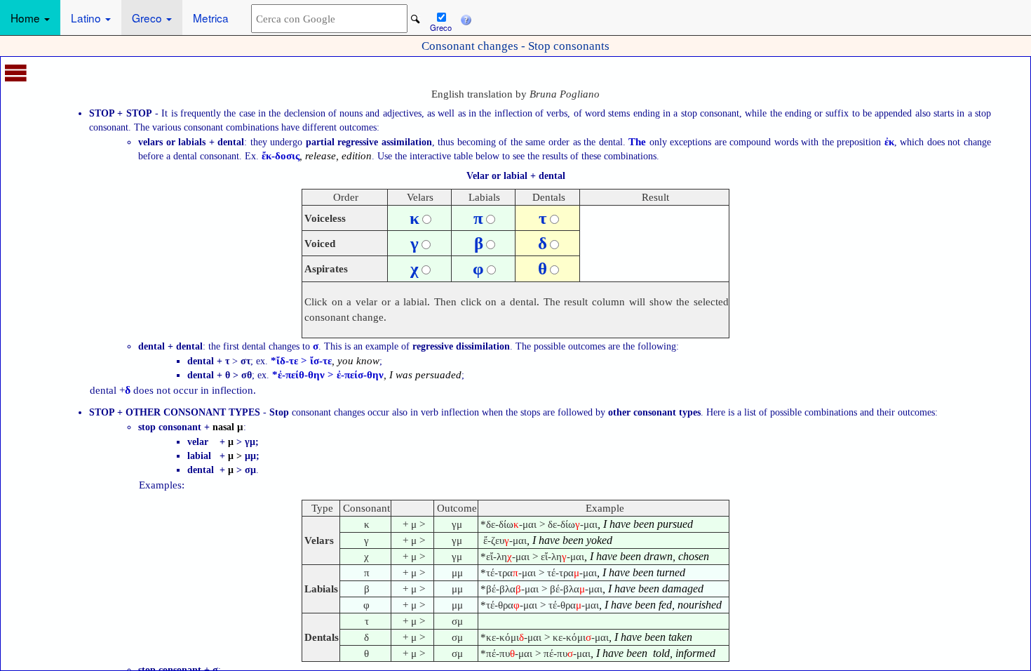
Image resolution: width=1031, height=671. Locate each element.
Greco (148, 17)
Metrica (211, 17)
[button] (465, 18)
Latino (87, 17)
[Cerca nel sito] (415, 19)
